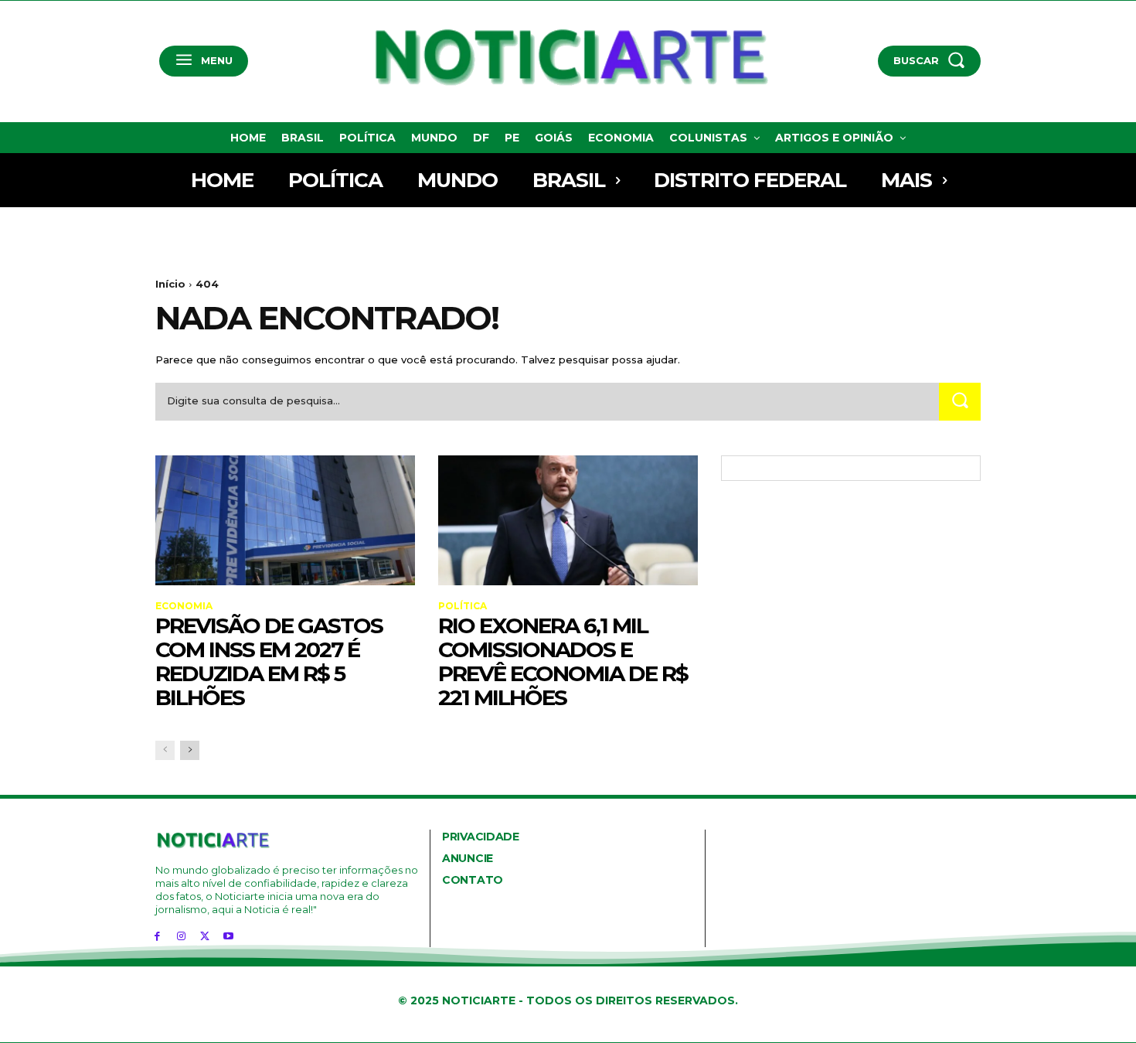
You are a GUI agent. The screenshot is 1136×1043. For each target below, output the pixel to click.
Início (170, 284)
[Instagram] (181, 936)
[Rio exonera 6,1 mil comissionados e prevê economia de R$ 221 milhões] (568, 520)
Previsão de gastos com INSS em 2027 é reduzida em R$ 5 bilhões (269, 661)
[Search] (960, 402)
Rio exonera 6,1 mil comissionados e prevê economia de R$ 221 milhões (563, 661)
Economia (184, 606)
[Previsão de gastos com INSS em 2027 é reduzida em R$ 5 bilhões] (285, 520)
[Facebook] (157, 936)
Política (462, 606)
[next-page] (189, 750)
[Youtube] (228, 936)
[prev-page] (165, 750)
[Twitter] (205, 936)
